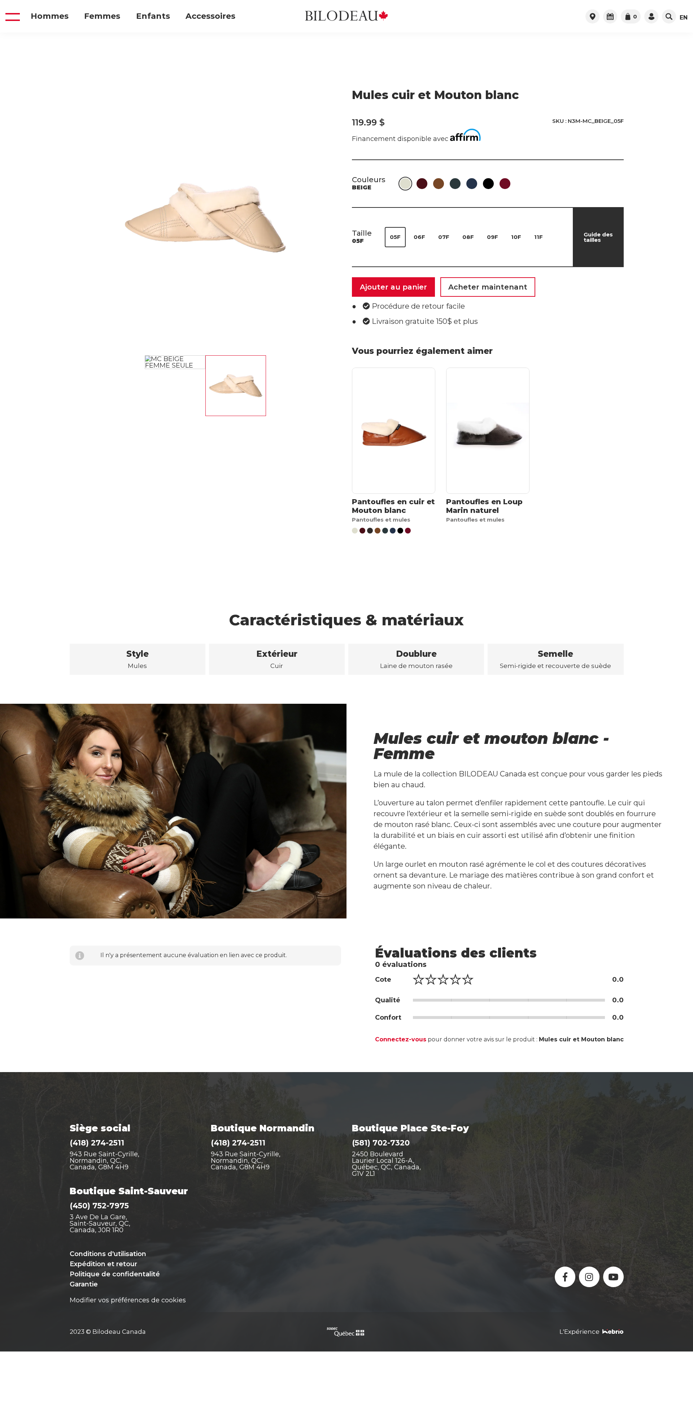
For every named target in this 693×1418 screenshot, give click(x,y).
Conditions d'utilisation (108, 1254)
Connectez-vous (400, 1039)
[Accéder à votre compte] (651, 16)
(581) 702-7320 (381, 1142)
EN (684, 18)
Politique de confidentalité (115, 1274)
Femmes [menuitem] (102, 16)
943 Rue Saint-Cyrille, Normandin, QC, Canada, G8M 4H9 (104, 1160)
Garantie (84, 1284)
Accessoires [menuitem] (210, 16)
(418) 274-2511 (97, 1142)
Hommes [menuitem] (50, 16)
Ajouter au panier (393, 287)
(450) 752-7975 (99, 1205)
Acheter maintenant (487, 287)
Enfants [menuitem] (153, 16)
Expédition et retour (103, 1264)
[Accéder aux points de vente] (592, 16)
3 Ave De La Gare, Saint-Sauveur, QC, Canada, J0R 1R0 (100, 1223)
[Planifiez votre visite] (610, 16)
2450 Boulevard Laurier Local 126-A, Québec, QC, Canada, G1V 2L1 (386, 1164)
